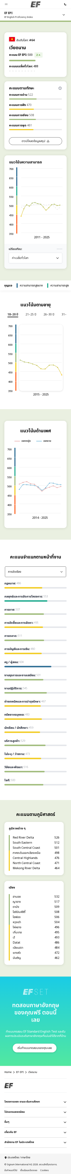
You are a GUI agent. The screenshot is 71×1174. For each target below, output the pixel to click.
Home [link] (8, 1072)
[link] (18, 15)
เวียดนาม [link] (32, 1072)
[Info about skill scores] (60, 88)
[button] (6, 4)
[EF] (36, 4)
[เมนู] (64, 15)
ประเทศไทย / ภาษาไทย (19, 1157)
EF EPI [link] (20, 1072)
